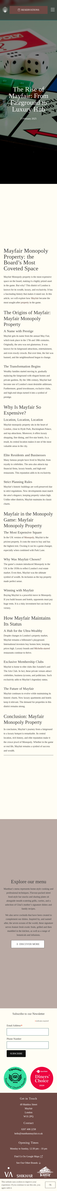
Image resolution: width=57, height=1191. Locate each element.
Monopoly (29, 537)
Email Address (14, 1026)
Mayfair (35, 298)
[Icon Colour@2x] (5, 10)
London (7, 429)
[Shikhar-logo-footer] (25, 1176)
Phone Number (14, 1039)
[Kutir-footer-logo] (45, 1172)
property (25, 302)
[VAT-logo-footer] (8, 1172)
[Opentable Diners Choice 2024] (42, 1078)
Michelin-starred (42, 648)
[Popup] (53, 10)
